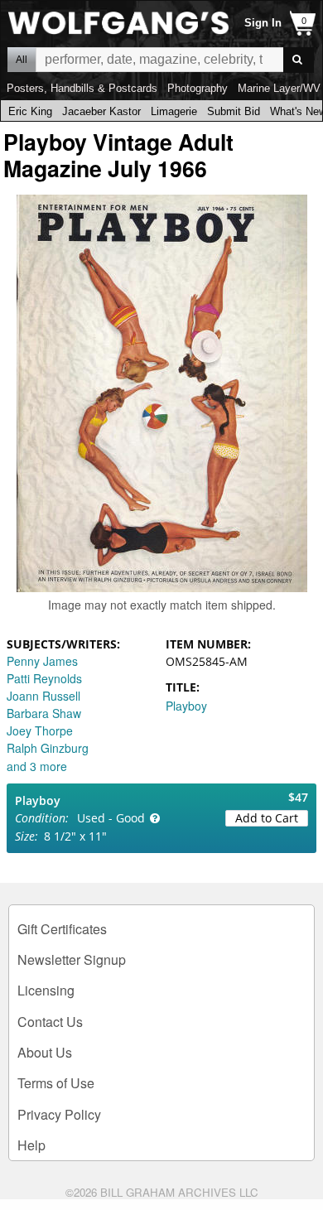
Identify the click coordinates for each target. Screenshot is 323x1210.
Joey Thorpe (40, 730)
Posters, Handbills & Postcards (82, 88)
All (21, 59)
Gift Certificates (62, 928)
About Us (44, 1052)
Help (31, 1145)
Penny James (42, 661)
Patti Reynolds (44, 678)
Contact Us (50, 1021)
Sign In (263, 23)
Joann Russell (43, 695)
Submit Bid (233, 111)
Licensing (46, 990)
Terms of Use (55, 1082)
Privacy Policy (59, 1114)
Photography (197, 88)
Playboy (186, 705)
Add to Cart (266, 818)
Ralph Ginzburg (48, 748)
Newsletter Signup (71, 959)
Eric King (30, 111)
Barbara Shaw (44, 713)
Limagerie (174, 111)
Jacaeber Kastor (101, 111)
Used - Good (111, 818)
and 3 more (37, 766)
